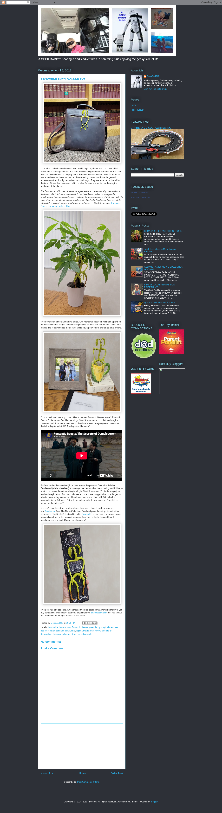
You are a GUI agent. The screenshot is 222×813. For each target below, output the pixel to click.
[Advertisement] (81, 746)
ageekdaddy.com (99, 612)
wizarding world (85, 634)
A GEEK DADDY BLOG (140, 193)
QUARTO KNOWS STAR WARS (159, 302)
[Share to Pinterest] (96, 623)
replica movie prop (85, 631)
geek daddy (94, 627)
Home (82, 773)
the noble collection (62, 634)
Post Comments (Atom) (88, 782)
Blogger (153, 801)
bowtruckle (53, 627)
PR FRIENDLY (138, 110)
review (98, 631)
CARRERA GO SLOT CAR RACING (151, 127)
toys (74, 634)
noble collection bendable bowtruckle (58, 631)
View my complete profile (155, 89)
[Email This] (83, 623)
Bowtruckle (50, 511)
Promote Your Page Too (140, 197)
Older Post (117, 773)
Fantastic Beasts (80, 627)
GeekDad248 (153, 76)
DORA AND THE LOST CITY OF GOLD (163, 231)
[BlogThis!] (86, 623)
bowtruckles (65, 627)
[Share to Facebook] (92, 623)
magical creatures (109, 627)
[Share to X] (89, 623)
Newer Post (47, 773)
